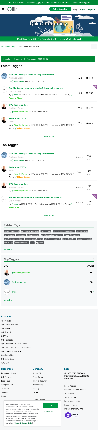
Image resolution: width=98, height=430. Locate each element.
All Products (6, 321)
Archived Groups (16, 78)
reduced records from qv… (63, 231)
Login (38, 2)
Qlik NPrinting (15, 91)
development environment (51, 235)
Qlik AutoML (6, 332)
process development (30, 231)
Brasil (11, 122)
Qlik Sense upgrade (53, 239)
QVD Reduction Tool (18, 105)
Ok (51, 406)
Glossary (5, 388)
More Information (50, 411)
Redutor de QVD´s (17, 118)
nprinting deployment (34, 239)
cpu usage (21, 235)
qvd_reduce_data (85, 239)
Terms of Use (70, 397)
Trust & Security (40, 381)
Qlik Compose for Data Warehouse (16, 347)
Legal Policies (70, 386)
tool (32, 243)
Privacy (36, 388)
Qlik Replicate (7, 340)
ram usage (8, 243)
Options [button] (94, 46)
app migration (82, 231)
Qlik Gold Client (7, 359)
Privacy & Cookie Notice (75, 390)
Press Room (38, 377)
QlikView (5, 336)
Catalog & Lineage (9, 355)
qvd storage (46, 231)
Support (4, 396)
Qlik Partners (6, 377)
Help (75, 9)
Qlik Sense (5, 328)
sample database (22, 243)
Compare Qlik (7, 385)
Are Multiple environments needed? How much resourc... (36, 88)
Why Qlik (5, 363)
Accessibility (38, 385)
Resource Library (8, 373)
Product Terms (70, 405)
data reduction (33, 235)
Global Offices (39, 400)
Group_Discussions (71, 235)
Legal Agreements (72, 401)
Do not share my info (74, 409)
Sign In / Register (88, 9)
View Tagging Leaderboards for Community (49, 258)
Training (4, 392)
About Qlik (37, 373)
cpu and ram (9, 235)
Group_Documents (11, 231)
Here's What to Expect (70, 39)
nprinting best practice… (13, 239)
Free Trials (5, 381)
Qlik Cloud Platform (9, 324)
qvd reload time (69, 239)
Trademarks (69, 393)
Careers (36, 392)
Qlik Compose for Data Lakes (14, 343)
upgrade (39, 243)
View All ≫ (49, 136)
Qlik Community (48, 23)
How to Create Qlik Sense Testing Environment (31, 74)
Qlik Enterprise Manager (11, 351)
